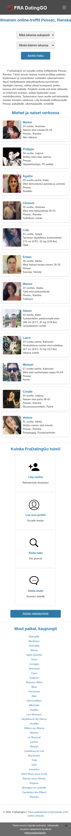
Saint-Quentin (34, 654)
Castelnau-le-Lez (34, 751)
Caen (34, 673)
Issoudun (34, 769)
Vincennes (34, 691)
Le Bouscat (34, 737)
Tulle (34, 760)
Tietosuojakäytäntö (37, 812)
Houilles (34, 723)
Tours (34, 659)
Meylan (34, 746)
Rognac (34, 783)
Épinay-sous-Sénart (34, 778)
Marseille (34, 636)
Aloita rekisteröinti (35, 614)
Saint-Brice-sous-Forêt (34, 773)
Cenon (34, 741)
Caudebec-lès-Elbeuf (34, 792)
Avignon (34, 677)
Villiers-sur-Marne (34, 728)
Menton (34, 732)
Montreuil (34, 668)
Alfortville (34, 705)
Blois (34, 686)
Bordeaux (34, 641)
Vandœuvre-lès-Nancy (34, 718)
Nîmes (34, 650)
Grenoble (34, 645)
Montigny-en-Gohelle (34, 787)
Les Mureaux (34, 714)
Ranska (34, 796)
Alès (34, 696)
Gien (34, 764)
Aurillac (34, 709)
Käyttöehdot (56, 812)
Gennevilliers (34, 700)
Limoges (34, 663)
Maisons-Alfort (34, 682)
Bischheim (34, 755)
